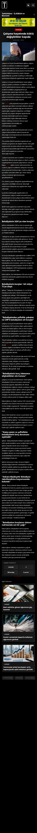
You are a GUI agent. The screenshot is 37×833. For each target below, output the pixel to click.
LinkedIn (11, 567)
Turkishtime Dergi (7, 677)
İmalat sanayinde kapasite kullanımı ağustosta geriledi (18, 638)
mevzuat (9, 345)
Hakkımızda (19, 677)
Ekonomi (18, 29)
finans (8, 165)
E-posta (26, 572)
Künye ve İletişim (30, 677)
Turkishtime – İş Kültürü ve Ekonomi (13, 15)
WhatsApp (11, 572)
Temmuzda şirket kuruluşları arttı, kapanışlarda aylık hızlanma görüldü (18, 668)
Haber (7, 103)
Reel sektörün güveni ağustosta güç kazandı (17, 608)
